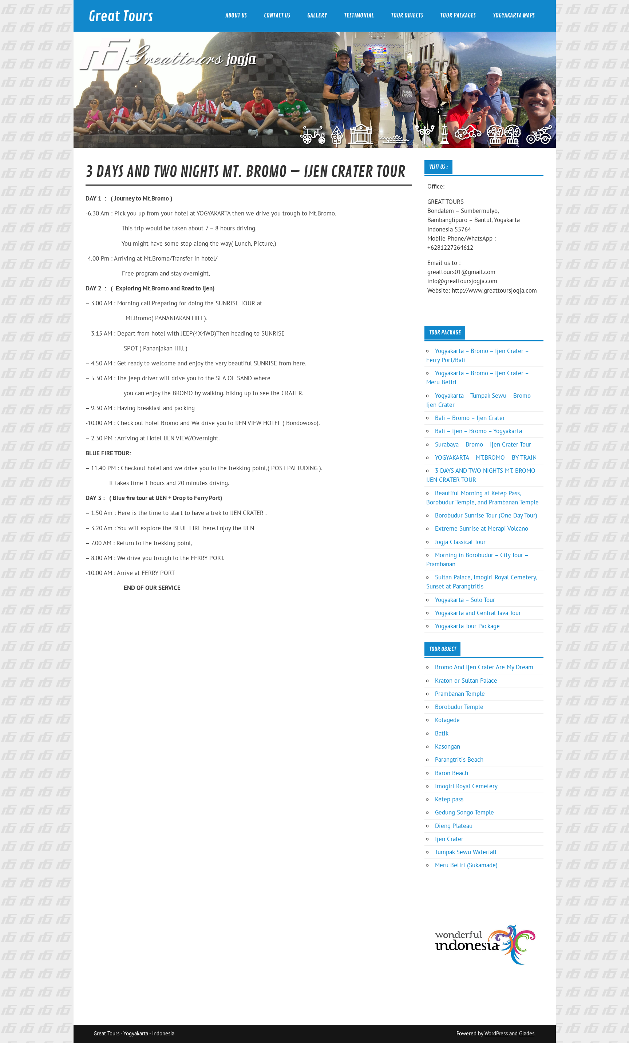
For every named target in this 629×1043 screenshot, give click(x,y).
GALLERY (317, 15)
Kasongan (447, 746)
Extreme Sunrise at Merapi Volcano (481, 528)
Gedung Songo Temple (464, 812)
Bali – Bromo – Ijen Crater (470, 418)
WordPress (496, 1033)
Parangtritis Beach (459, 760)
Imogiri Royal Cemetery (466, 786)
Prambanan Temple (460, 694)
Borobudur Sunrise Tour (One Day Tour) (486, 515)
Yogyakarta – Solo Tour (465, 600)
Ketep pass (449, 799)
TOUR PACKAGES (458, 15)
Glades (526, 1033)
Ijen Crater (449, 839)
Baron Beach (451, 773)
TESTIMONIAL (359, 15)
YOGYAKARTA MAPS (514, 15)
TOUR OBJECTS (407, 15)
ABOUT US (236, 15)
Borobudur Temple (459, 707)
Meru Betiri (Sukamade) (466, 865)
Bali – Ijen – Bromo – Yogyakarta (478, 431)
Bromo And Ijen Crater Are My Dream (484, 667)
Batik (441, 733)
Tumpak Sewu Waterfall (466, 852)
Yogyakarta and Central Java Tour (478, 613)
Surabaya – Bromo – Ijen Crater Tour (483, 444)
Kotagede (447, 720)
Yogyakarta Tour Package (467, 626)
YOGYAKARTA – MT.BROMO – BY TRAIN (486, 457)
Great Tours (120, 16)
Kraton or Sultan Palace (466, 681)
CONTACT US (277, 15)
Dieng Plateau (453, 826)
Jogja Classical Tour (460, 542)
